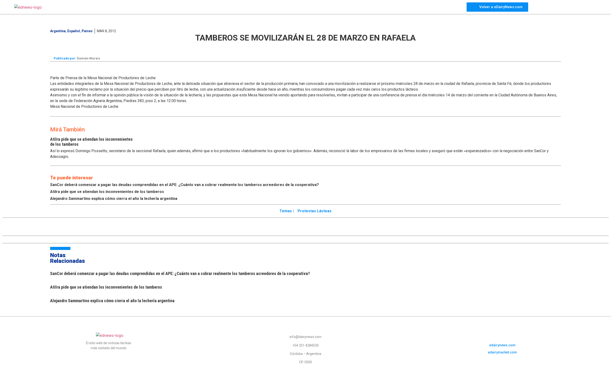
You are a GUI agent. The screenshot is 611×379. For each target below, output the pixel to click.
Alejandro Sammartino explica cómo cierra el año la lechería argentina (113, 198)
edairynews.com (502, 345)
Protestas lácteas (315, 211)
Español (73, 31)
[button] (224, 47)
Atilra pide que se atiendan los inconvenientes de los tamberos (107, 191)
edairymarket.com (502, 352)
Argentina (58, 31)
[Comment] (389, 48)
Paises (87, 31)
